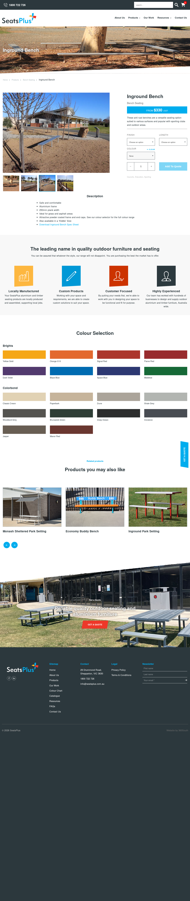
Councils (130, 176)
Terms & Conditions (121, 675)
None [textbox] (131, 156)
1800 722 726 (17, 5)
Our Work (149, 17)
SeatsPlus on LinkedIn (14, 678)
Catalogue (54, 695)
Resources (163, 17)
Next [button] (14, 545)
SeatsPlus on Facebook (9, 678)
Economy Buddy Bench (82, 531)
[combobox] (141, 142)
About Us (120, 17)
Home (5, 79)
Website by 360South (177, 730)
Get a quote (95, 624)
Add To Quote (173, 166)
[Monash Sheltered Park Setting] (32, 506)
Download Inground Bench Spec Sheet (59, 224)
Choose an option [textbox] (136, 142)
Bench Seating (29, 79)
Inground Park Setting (144, 531)
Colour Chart (55, 690)
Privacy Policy (118, 669)
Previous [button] (6, 545)
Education (139, 176)
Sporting (147, 176)
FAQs (52, 706)
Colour (141, 148)
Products (133, 17)
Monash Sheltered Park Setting (24, 531)
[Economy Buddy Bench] (95, 506)
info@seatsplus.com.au (92, 683)
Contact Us (181, 17)
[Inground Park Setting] (158, 506)
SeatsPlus (19, 18)
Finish (131, 134)
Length (163, 134)
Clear (151, 149)
